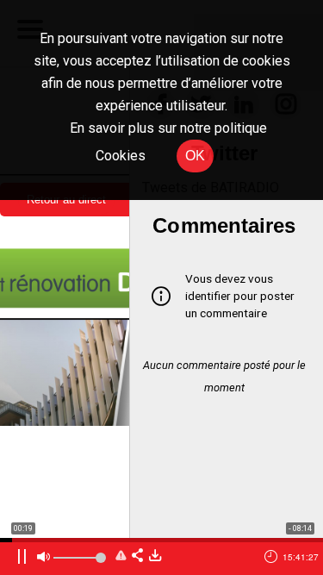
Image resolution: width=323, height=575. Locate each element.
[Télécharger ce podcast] (155, 556)
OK (195, 155)
